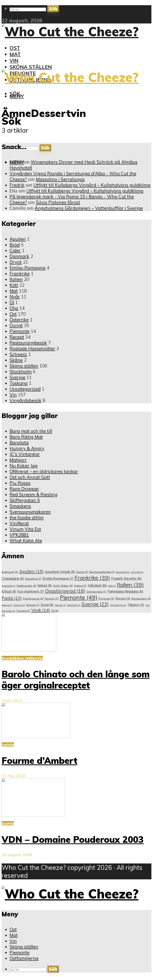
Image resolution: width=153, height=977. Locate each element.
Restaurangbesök (28, 343)
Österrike (19, 320)
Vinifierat (19, 523)
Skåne (16, 360)
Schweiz (18, 354)
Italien (16, 279)
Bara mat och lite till (31, 431)
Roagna (7, 605)
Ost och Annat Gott (30, 477)
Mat (15, 54)
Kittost (9, 591)
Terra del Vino (118, 605)
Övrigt (16, 325)
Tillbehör (136, 605)
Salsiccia (19, 605)
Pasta (12, 598)
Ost (15, 48)
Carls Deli (137, 572)
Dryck (16, 262)
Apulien (18, 239)
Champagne (13, 578)
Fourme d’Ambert (39, 760)
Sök (53, 9)
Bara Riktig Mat (26, 437)
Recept (17, 337)
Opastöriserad (65, 591)
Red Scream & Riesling (33, 494)
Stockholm (21, 371)
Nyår (15, 296)
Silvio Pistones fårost (58, 202)
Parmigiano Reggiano (125, 591)
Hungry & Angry (27, 448)
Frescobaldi (8, 585)
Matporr (18, 460)
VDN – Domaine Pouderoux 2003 (73, 839)
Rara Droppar (24, 489)
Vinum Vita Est (25, 529)
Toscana (23, 610)
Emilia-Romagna (27, 268)
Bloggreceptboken (102, 572)
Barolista (19, 442)
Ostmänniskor (96, 591)
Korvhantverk (31, 591)
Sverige (17, 377)
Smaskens (20, 506)
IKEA (112, 585)
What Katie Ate (26, 540)
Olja (14, 308)
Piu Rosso (20, 483)
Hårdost (97, 585)
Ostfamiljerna (24, 958)
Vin (14, 60)
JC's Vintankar (25, 454)
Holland (80, 585)
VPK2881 (19, 535)
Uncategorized (25, 389)
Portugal (106, 598)
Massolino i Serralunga (60, 179)
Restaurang (141, 598)
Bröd (15, 245)
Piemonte (19, 331)
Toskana (19, 383)
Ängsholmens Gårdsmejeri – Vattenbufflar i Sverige (89, 208)
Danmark (19, 256)
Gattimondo (26, 585)
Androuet (10, 572)
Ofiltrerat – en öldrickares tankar (44, 471)
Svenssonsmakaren (30, 512)
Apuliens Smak (60, 571)
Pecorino (52, 598)
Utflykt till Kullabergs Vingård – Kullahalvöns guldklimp (92, 185)
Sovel (47, 605)
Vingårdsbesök (25, 400)
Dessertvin (33, 578)
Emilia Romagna (58, 578)
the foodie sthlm (27, 517)
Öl (12, 302)
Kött (14, 285)
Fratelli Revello (126, 578)
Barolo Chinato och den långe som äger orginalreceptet (76, 679)
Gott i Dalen (63, 585)
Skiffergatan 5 (25, 500)
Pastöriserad (33, 598)
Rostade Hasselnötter (32, 348)
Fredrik (17, 185)
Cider (15, 250)
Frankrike (20, 273)
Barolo (82, 572)
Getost (44, 585)
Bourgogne (122, 572)
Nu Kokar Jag (24, 466)
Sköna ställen (31, 67)
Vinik (40, 610)
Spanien (60, 605)
